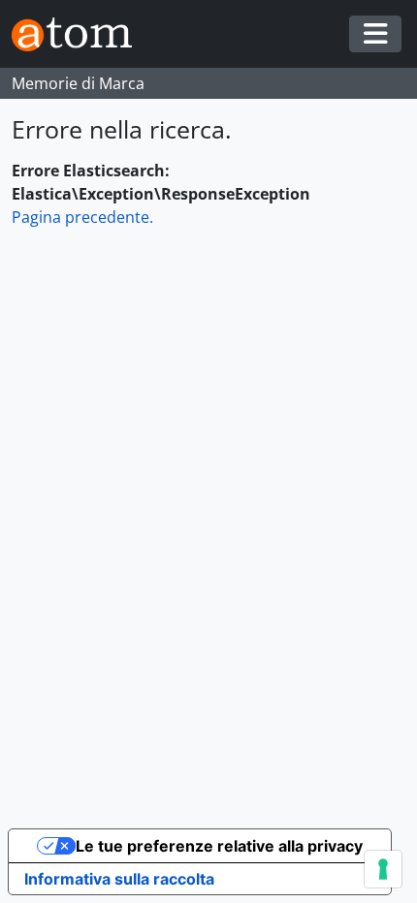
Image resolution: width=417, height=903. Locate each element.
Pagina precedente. (82, 217)
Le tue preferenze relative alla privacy (219, 846)
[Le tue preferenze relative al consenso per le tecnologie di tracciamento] (383, 869)
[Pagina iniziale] (79, 34)
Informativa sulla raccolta (119, 878)
